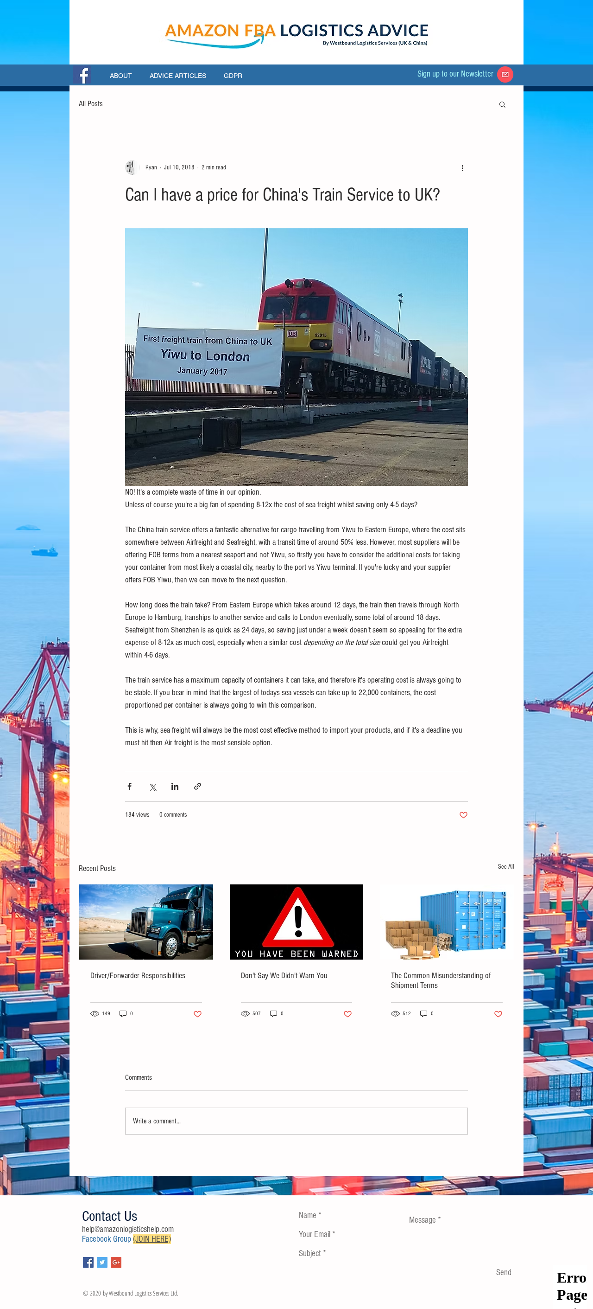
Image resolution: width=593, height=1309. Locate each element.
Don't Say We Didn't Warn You (284, 975)
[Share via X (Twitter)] (152, 786)
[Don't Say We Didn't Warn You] (297, 922)
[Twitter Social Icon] (102, 1262)
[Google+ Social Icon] (116, 1262)
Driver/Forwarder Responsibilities (137, 975)
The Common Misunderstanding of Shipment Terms (441, 980)
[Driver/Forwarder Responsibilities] (146, 922)
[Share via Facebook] (129, 786)
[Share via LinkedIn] (174, 786)
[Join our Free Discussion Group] (82, 74)
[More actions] (462, 167)
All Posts (91, 103)
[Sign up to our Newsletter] (505, 74)
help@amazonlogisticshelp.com (128, 1229)
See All (506, 867)
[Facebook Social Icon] (88, 1262)
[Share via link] (197, 786)
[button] (502, 104)
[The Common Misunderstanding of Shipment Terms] (447, 922)
